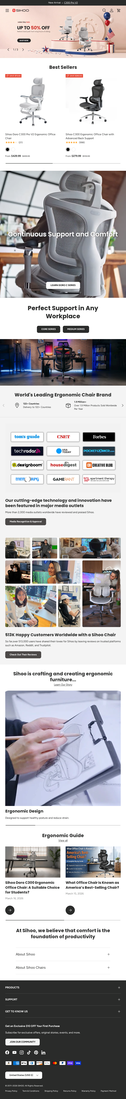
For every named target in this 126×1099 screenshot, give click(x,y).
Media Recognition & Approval (26, 521)
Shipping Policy (51, 1091)
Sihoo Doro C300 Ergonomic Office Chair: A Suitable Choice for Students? (32, 887)
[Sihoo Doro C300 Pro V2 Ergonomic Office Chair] (32, 101)
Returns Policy (69, 1091)
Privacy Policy (11, 1091)
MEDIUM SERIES (76, 329)
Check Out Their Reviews (23, 654)
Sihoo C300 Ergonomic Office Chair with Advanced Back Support (90, 136)
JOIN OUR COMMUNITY (22, 1041)
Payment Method (108, 1091)
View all (63, 840)
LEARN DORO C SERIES (63, 285)
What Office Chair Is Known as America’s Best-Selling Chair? (92, 885)
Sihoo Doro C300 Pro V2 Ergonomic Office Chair (30, 136)
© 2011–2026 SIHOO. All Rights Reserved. (24, 1086)
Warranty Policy (88, 1091)
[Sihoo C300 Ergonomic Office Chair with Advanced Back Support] (93, 101)
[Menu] (7, 10)
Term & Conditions (30, 1091)
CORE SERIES (48, 329)
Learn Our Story (63, 684)
